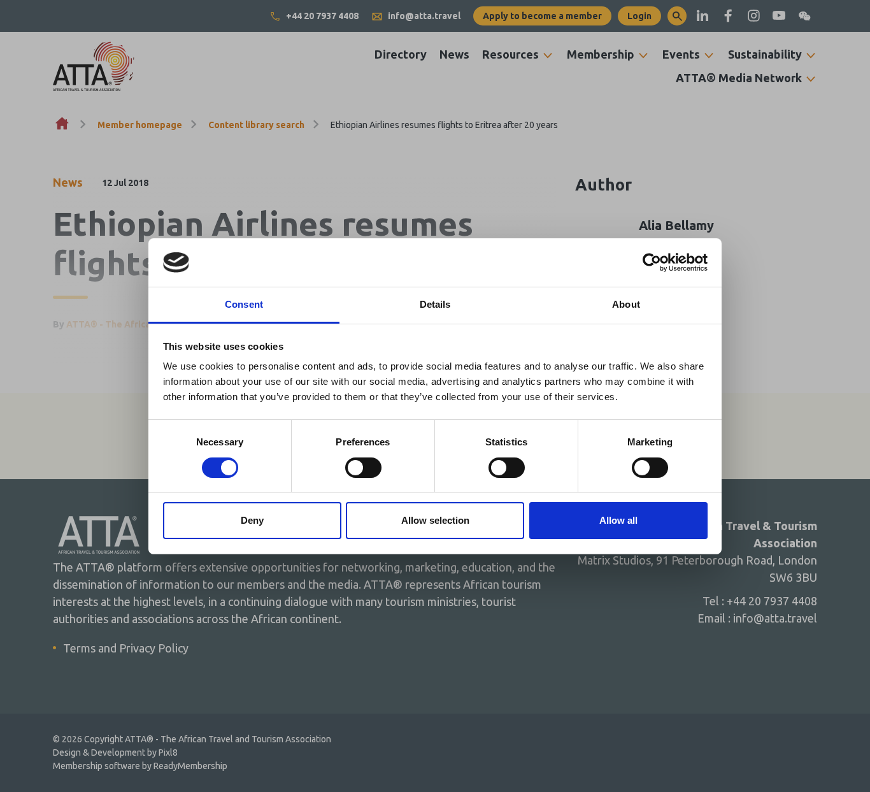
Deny (252, 520)
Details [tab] (435, 304)
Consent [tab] (244, 304)
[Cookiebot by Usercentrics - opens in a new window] (652, 262)
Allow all (618, 520)
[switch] (363, 467)
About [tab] (626, 304)
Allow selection (435, 520)
